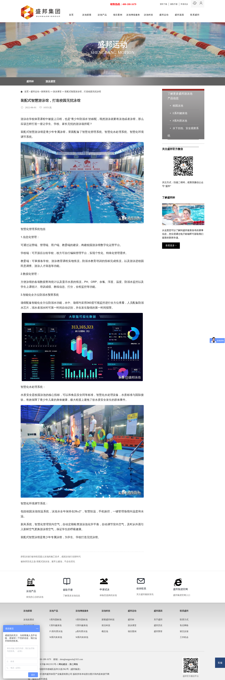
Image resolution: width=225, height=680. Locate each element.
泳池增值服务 (133, 15)
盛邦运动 (164, 15)
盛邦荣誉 (158, 631)
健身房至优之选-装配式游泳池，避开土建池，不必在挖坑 (48, 561)
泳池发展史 (28, 619)
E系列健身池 (180, 113)
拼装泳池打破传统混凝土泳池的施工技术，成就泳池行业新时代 (51, 556)
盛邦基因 (179, 15)
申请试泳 (184, 4)
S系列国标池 (55, 619)
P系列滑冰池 (180, 120)
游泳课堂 (50, 81)
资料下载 (163, 4)
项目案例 (117, 15)
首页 (71, 15)
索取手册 (174, 4)
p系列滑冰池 (81, 631)
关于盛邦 (158, 619)
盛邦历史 (158, 625)
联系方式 (184, 619)
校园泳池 (178, 105)
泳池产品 (102, 15)
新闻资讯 (45, 91)
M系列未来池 (180, 143)
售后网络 (184, 625)
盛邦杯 (30, 81)
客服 (220, 663)
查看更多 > (170, 245)
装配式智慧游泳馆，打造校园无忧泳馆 (83, 91)
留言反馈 (184, 631)
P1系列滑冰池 (55, 631)
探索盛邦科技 (108, 619)
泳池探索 (86, 15)
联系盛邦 (194, 15)
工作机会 (184, 637)
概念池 (105, 631)
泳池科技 (148, 15)
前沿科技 (106, 625)
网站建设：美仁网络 (68, 664)
